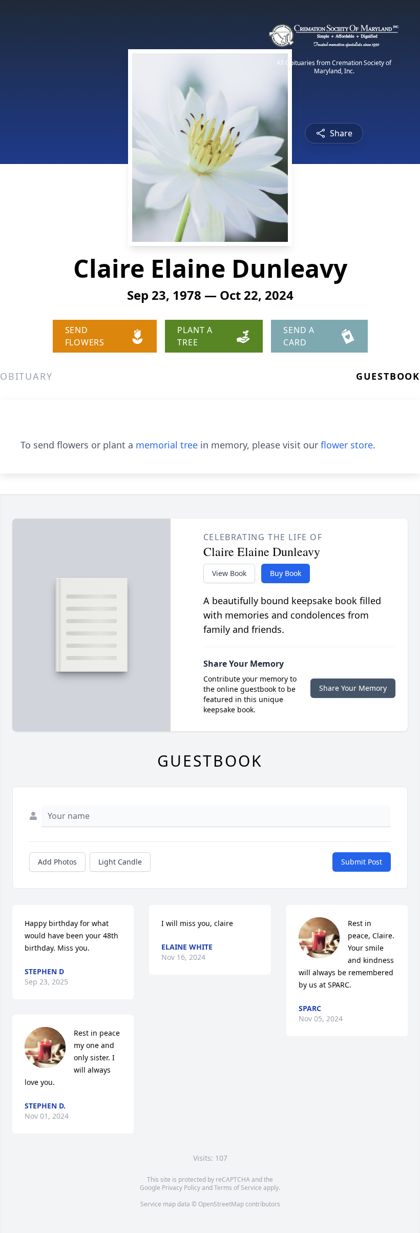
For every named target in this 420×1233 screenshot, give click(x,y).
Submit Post (361, 862)
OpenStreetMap (221, 1204)
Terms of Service (238, 1187)
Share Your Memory (353, 688)
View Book (229, 573)
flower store (347, 445)
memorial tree (167, 445)
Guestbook (388, 376)
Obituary (26, 376)
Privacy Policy (181, 1187)
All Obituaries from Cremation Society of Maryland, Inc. (334, 67)
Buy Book (285, 573)
